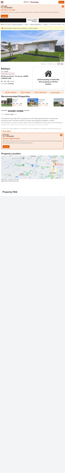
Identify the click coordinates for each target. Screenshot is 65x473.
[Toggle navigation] (2, 2)
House (46, 24)
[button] (3, 45)
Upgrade (4, 16)
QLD (26, 24)
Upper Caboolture (35, 24)
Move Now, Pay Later (8, 74)
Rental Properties (17, 24)
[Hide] (62, 64)
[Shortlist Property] (58, 64)
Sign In (61, 2)
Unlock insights (55, 92)
